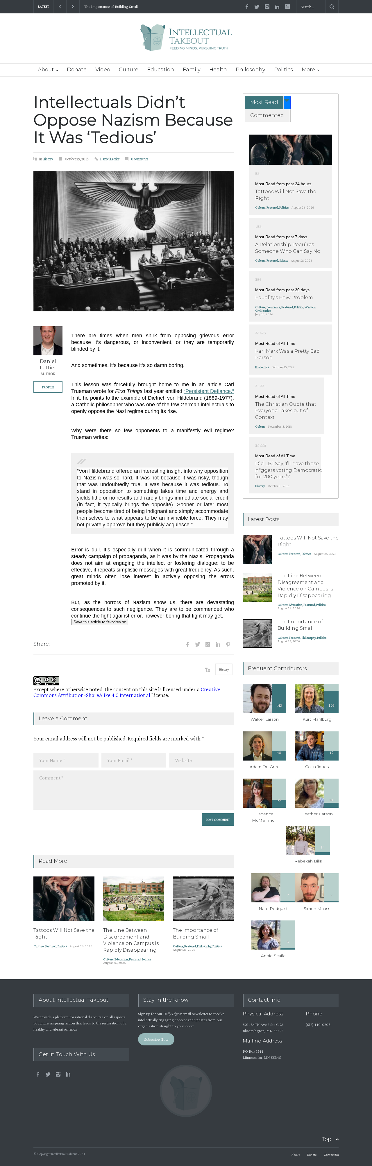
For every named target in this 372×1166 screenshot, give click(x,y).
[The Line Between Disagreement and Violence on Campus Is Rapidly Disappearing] (133, 898)
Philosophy (250, 69)
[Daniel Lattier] (47, 340)
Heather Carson (317, 814)
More (308, 69)
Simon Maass (317, 908)
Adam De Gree (265, 766)
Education (160, 69)
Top (326, 1139)
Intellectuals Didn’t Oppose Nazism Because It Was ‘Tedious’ (133, 119)
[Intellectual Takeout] (186, 41)
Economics (273, 307)
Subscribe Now (156, 1039)
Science (283, 260)
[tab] (268, 102)
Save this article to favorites (98, 622)
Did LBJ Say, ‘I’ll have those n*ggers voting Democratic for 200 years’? (288, 470)
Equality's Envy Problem (284, 297)
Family (192, 69)
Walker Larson (265, 719)
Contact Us (331, 1155)
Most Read (264, 102)
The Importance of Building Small (110, 6)
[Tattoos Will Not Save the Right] (63, 898)
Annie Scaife (273, 955)
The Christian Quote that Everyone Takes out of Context (285, 410)
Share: (41, 644)
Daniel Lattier (109, 159)
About (46, 69)
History (48, 159)
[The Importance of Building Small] (203, 898)
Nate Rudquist (273, 908)
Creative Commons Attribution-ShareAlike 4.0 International (126, 692)
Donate (77, 69)
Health (218, 69)
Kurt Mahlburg (317, 719)
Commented (267, 115)
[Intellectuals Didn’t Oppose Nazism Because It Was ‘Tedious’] (133, 241)
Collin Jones (317, 766)
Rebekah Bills (308, 861)
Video (102, 69)
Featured (50, 946)
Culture (128, 69)
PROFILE (48, 387)
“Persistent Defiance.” (209, 391)
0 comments (140, 159)
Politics (283, 69)
